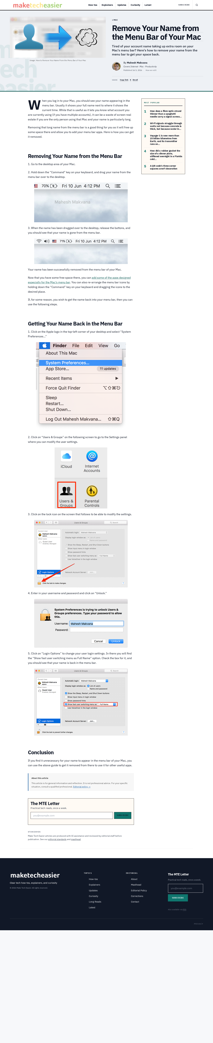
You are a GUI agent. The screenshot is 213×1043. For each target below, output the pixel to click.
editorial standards (57, 839)
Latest (148, 4)
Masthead (136, 884)
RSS (184, 909)
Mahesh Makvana (137, 62)
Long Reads (95, 901)
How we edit (151, 70)
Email (135, 80)
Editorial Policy (139, 890)
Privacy (198, 924)
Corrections (137, 896)
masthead (76, 839)
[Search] (197, 5)
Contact (135, 901)
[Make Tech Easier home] (38, 5)
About (134, 879)
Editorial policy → (81, 786)
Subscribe (184, 5)
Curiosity (135, 4)
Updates (121, 4)
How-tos (92, 4)
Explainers (107, 4)
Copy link (124, 80)
